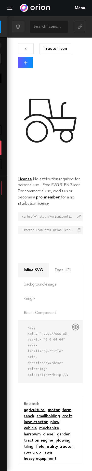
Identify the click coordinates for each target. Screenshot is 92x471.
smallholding (48, 416)
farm (66, 410)
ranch (29, 416)
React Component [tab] (40, 313)
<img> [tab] (29, 299)
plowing (63, 441)
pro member (48, 197)
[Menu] (10, 8)
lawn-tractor (36, 422)
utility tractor (60, 447)
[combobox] (49, 26)
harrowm (32, 434)
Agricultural (34, 410)
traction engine (38, 441)
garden (63, 434)
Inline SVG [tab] (33, 270)
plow (54, 422)
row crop (32, 453)
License (25, 179)
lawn (47, 453)
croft (67, 416)
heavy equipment (40, 459)
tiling (28, 447)
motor (54, 410)
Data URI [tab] (63, 270)
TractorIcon (55, 49)
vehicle (30, 428)
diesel (48, 434)
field (40, 447)
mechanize (49, 428)
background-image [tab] (40, 285)
